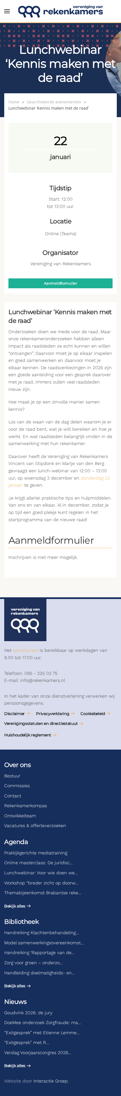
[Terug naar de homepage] (60, 11)
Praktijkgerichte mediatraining (35, 853)
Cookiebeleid (92, 713)
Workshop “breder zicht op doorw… (41, 883)
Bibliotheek (21, 921)
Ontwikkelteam (20, 815)
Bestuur (12, 776)
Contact (12, 795)
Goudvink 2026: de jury (28, 1012)
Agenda (16, 842)
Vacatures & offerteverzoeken (35, 825)
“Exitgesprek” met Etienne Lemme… (42, 1032)
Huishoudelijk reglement (27, 735)
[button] (7, 11)
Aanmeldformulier (60, 283)
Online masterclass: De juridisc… (38, 862)
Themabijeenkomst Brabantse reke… (42, 892)
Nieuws (15, 1002)
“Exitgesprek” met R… (26, 1042)
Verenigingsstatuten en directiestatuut (41, 723)
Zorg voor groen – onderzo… (33, 962)
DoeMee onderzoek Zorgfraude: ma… (42, 1022)
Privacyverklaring (52, 713)
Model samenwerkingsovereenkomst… (44, 942)
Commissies (17, 785)
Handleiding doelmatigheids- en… (39, 972)
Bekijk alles (14, 906)
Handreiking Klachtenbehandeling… (41, 932)
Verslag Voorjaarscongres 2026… (37, 1052)
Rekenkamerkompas (25, 805)
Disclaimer (14, 713)
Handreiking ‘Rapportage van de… (39, 952)
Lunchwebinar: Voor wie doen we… (41, 872)
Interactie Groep (50, 1081)
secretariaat (25, 650)
